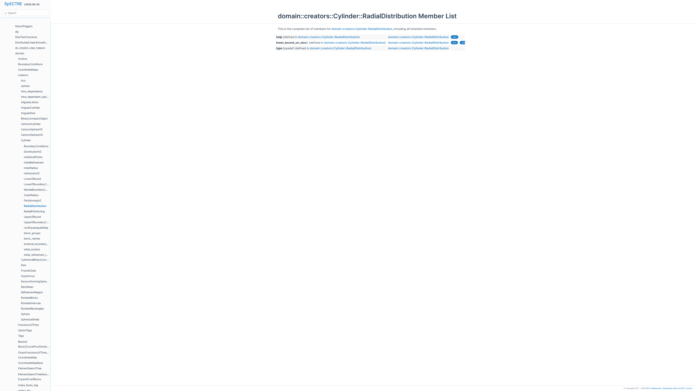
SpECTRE (13, 3)
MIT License (677, 388)
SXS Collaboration (654, 388)
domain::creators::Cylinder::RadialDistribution (362, 29)
